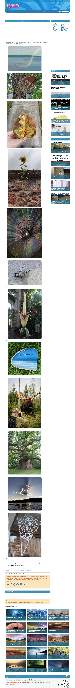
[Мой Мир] (13, 565)
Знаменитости (55, 26)
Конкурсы (54, 30)
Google (30, 0)
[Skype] (18, 565)
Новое (33, 11)
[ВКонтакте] (8, 565)
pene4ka (16, 573)
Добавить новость (28, 11)
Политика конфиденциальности (16, 676)
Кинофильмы (63, 26)
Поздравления (64, 30)
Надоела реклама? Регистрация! (16, 11)
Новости (54, 28)
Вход (7, 0)
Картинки (8, 570)
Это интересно (55, 24)
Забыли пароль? (10, 0)
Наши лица (55, 29)
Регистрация (15, 0)
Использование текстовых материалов (13, 682)
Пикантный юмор (56, 25)
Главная (7, 11)
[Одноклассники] (10, 565)
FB (26, 0)
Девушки (62, 25)
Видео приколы (64, 23)
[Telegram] (20, 565)
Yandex (35, 0)
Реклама (34, 676)
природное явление (21, 570)
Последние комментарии (41, 11)
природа (14, 570)
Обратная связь (28, 676)
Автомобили (63, 27)
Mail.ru (32, 0)
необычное (29, 570)
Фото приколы (55, 23)
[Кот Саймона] (64, 687)
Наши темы (63, 29)
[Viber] (15, 565)
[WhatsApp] (17, 565)
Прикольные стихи (64, 28)
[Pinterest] (21, 565)
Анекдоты (63, 24)
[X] (12, 565)
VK (25, 0)
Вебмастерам (40, 676)
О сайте (7, 676)
